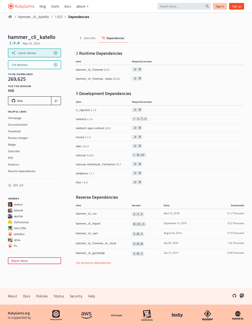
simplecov (85, 173)
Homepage (15, 118)
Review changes (18, 138)
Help (91, 296)
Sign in (220, 6)
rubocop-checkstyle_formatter (98, 164)
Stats (55, 6)
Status (59, 296)
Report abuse (19, 260)
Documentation (17, 124)
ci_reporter (86, 110)
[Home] (10, 17)
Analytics (13, 164)
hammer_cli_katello (33, 16)
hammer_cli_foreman (92, 69)
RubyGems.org (19, 313)
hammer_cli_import (88, 223)
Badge (12, 144)
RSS (10, 158)
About (12, 296)
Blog (42, 6)
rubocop (85, 155)
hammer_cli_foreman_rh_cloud (96, 243)
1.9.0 (58, 16)
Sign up (236, 6)
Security (76, 296)
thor (81, 182)
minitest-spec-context (93, 128)
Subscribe (14, 151)
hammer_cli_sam (87, 233)
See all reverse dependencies (93, 263)
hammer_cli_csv (86, 213)
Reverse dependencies (21, 171)
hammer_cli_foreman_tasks (98, 78)
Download (14, 131)
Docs (67, 6)
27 (56, 101)
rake (82, 146)
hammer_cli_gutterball (90, 253)
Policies (42, 296)
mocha (83, 137)
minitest (84, 119)
